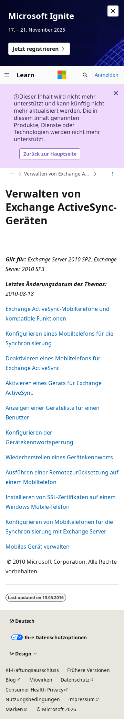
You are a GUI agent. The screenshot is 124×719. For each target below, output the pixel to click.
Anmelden (106, 74)
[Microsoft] (62, 74)
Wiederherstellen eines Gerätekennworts (59, 457)
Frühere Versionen (88, 670)
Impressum (81, 699)
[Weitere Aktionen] (112, 173)
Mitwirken (40, 679)
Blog (11, 679)
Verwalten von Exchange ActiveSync (58, 173)
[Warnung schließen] (112, 10)
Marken (14, 709)
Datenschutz (75, 679)
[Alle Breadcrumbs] (12, 173)
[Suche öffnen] (85, 75)
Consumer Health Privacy (34, 689)
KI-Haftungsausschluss (32, 670)
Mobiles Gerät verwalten (38, 546)
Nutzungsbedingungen (33, 699)
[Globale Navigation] (7, 75)
